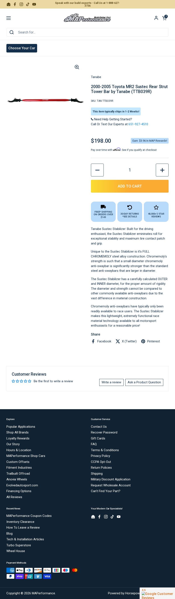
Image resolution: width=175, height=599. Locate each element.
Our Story (13, 444)
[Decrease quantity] (97, 170)
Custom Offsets (17, 462)
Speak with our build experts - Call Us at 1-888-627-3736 (87, 4)
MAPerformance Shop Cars (25, 456)
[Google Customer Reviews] (157, 593)
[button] (164, 18)
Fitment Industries (19, 468)
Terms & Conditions (105, 450)
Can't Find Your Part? (105, 491)
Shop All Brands (17, 432)
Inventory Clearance (20, 522)
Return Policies (101, 468)
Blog (9, 533)
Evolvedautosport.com (22, 485)
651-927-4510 (138, 124)
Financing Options (18, 491)
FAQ (94, 444)
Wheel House (15, 551)
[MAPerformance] (87, 18)
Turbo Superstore (18, 545)
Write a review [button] (111, 382)
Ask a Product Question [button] (144, 382)
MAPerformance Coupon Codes (29, 516)
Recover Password (104, 432)
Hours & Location (18, 450)
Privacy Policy (100, 456)
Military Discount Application (110, 479)
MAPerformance (43, 593)
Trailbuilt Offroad (18, 473)
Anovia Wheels (16, 479)
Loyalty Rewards (17, 438)
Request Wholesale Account (111, 485)
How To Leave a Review (23, 527)
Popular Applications (20, 427)
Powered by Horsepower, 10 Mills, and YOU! (138, 593)
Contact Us (99, 427)
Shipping (97, 473)
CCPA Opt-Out (101, 462)
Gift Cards (98, 438)
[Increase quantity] (162, 170)
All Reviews (14, 497)
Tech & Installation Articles (25, 539)
